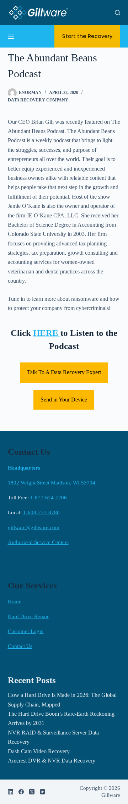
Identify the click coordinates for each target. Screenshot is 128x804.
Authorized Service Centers (38, 542)
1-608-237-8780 (41, 512)
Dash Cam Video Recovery (39, 751)
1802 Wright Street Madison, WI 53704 (51, 483)
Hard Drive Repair (28, 616)
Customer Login (26, 631)
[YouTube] (42, 791)
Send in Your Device (64, 400)
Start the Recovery (87, 36)
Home (14, 601)
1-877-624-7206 (48, 497)
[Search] (117, 12)
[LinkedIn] (10, 791)
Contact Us (20, 646)
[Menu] (11, 36)
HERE (46, 333)
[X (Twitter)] (31, 791)
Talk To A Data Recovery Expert (64, 372)
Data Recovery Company (38, 100)
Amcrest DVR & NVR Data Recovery (51, 761)
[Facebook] (21, 791)
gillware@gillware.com (33, 527)
